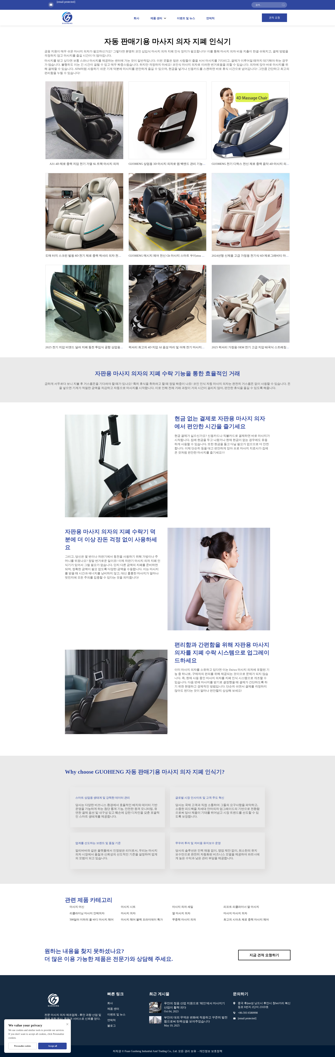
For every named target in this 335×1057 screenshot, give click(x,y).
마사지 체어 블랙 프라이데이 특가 (142, 919)
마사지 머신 (77, 906)
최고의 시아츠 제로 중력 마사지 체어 (246, 919)
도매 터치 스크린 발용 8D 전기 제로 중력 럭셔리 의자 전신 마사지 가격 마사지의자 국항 (102, 255)
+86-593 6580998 (248, 1012)
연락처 (210, 18)
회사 (136, 18)
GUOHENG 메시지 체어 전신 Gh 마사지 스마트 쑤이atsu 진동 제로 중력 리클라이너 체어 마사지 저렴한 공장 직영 (202, 255)
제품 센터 (113, 1008)
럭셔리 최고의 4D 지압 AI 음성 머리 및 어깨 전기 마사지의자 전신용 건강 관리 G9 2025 (185, 347)
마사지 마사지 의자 (235, 913)
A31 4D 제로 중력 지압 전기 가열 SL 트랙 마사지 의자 (84, 163)
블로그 (111, 1025)
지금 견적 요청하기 (264, 955)
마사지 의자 (128, 913)
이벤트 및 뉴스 (186, 18)
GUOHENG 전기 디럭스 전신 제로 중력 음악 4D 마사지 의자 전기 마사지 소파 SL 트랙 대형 (270, 163)
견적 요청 (274, 17)
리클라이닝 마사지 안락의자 (87, 913)
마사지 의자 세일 (182, 906)
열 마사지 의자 (181, 913)
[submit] (283, 5)
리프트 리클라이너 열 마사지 (241, 906)
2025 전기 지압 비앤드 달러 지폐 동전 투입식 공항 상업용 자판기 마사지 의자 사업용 (100, 347)
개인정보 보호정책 (210, 1051)
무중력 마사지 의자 (184, 919)
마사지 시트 (128, 906)
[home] (67, 17)
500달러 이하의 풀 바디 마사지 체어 (92, 919)
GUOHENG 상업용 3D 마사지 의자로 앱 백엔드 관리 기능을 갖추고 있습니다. (178, 163)
